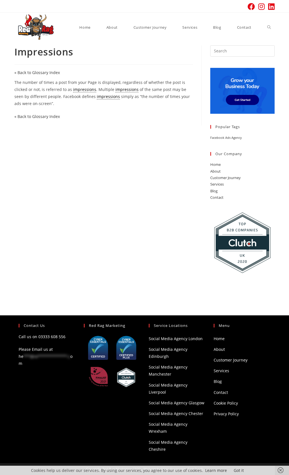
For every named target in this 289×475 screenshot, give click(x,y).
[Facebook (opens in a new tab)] (251, 6)
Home (215, 164)
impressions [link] (84, 89)
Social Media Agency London (176, 338)
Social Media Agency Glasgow (176, 402)
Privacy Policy (226, 413)
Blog (214, 190)
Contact (217, 197)
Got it (239, 470)
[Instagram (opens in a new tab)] (261, 6)
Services (217, 184)
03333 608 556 (51, 336)
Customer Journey (225, 177)
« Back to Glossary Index (37, 72)
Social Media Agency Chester (176, 413)
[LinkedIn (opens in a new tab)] (270, 6)
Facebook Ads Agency (226, 138)
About (215, 171)
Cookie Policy (226, 403)
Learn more (216, 470)
